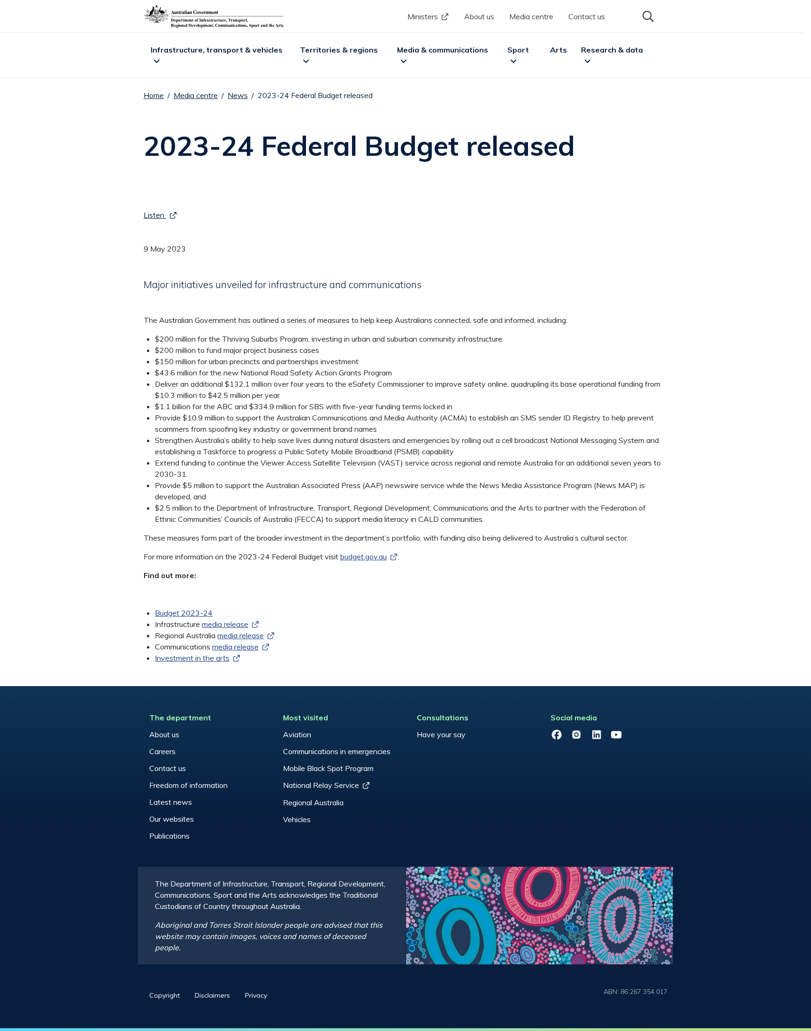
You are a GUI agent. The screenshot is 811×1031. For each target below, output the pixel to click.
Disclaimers (212, 995)
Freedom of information (188, 785)
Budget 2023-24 (184, 613)
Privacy (256, 995)
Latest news (170, 802)
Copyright (164, 995)
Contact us (586, 16)
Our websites (171, 819)
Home (154, 95)
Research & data (612, 49)
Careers (162, 751)
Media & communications (442, 49)
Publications (169, 835)
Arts (558, 49)
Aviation (297, 734)
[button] (647, 15)
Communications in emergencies (336, 751)
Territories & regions (339, 49)
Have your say (441, 734)
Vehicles (297, 819)
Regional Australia (313, 802)
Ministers (422, 16)
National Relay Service (321, 785)
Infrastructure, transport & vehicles (217, 49)
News (238, 95)
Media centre (531, 16)
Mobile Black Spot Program (328, 768)
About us (479, 16)
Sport (518, 49)
